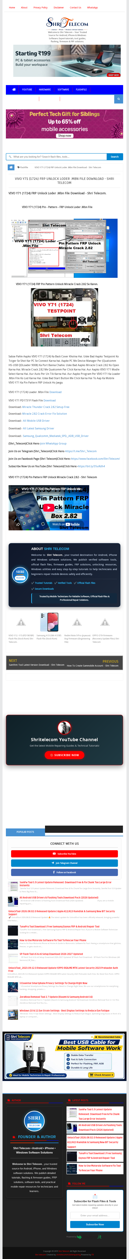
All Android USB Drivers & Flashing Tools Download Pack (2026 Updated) (59, 897)
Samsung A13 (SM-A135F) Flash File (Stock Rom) (49, 637)
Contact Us (75, 7)
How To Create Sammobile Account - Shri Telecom (92, 665)
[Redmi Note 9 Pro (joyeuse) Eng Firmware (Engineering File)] (78, 622)
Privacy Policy (40, 7)
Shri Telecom (64, 1251)
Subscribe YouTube (66, 854)
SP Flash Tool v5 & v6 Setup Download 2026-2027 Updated (51, 954)
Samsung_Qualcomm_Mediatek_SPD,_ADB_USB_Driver (56, 436)
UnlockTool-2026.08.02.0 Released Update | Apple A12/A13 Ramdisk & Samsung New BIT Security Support (94, 1142)
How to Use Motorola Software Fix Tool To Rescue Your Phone (53, 940)
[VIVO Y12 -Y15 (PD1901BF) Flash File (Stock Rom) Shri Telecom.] (22, 622)
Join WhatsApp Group (53, 443)
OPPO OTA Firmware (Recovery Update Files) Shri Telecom (105, 638)
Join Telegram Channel (66, 863)
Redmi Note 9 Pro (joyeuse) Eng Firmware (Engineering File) (77, 638)
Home (12, 7)
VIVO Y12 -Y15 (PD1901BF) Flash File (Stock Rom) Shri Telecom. (21, 638)
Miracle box (49, 98)
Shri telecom (40, 1255)
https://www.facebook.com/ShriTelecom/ (95, 458)
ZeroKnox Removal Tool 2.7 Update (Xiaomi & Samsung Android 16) (56, 997)
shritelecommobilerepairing (68, 1255)
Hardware (45, 89)
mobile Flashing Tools (22, 98)
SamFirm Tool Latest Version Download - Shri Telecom (36, 664)
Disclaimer (59, 7)
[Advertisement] (64, 696)
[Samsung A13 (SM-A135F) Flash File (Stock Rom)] (50, 622)
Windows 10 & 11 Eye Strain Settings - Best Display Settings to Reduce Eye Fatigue (64, 1010)
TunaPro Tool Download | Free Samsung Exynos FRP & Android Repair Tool (59, 926)
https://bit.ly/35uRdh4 (91, 466)
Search (115, 156)
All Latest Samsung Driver (38, 428)
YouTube (27, 89)
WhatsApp (92, 7)
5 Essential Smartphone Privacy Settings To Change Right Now (53, 983)
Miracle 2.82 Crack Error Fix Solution (44, 413)
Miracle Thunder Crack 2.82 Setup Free (46, 407)
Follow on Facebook (66, 872)
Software (63, 89)
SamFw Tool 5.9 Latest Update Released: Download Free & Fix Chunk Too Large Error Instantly (99, 1114)
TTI (93, 1255)
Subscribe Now (95, 1224)
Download (55, 392)
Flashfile (81, 89)
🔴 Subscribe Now (64, 755)
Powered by (72, 1237)
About (24, 7)
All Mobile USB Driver (36, 420)
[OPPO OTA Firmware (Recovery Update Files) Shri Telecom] (106, 622)
